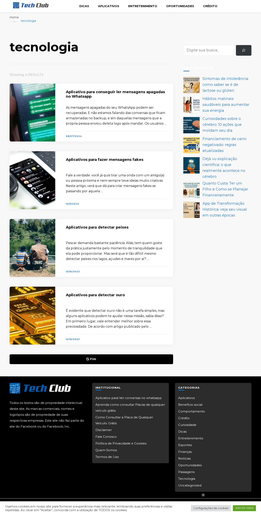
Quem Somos (106, 450)
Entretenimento (142, 6)
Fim (93, 359)
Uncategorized (189, 485)
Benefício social (190, 405)
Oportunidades (180, 6)
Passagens (186, 472)
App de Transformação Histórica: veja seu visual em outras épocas (224, 209)
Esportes (185, 445)
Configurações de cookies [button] (210, 508)
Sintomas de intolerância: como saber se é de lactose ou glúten (225, 84)
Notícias (184, 458)
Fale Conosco (106, 437)
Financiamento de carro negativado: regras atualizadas (224, 145)
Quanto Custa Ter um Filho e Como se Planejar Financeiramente (225, 189)
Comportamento (191, 411)
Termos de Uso (107, 457)
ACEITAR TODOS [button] (244, 508)
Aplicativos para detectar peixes (97, 227)
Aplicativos (108, 6)
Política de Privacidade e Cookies (120, 443)
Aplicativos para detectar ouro (95, 295)
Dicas (84, 6)
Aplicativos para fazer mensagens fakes (104, 159)
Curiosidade (187, 425)
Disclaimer (103, 430)
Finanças (185, 452)
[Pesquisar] (243, 50)
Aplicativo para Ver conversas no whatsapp (128, 398)
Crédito (210, 6)
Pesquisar (192, 42)
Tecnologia (186, 479)
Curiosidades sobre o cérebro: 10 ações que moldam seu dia (222, 124)
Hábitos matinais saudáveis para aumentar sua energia (225, 104)
